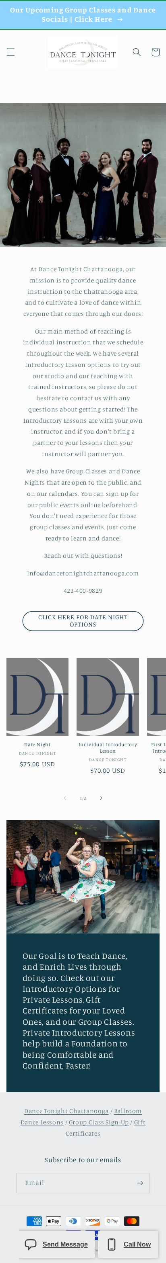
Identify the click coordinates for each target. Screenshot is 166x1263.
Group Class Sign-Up (99, 1122)
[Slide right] (101, 798)
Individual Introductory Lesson (108, 747)
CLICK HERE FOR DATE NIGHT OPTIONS (83, 620)
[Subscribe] (140, 1183)
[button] (10, 52)
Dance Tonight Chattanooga (66, 1111)
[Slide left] (65, 798)
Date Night (37, 744)
